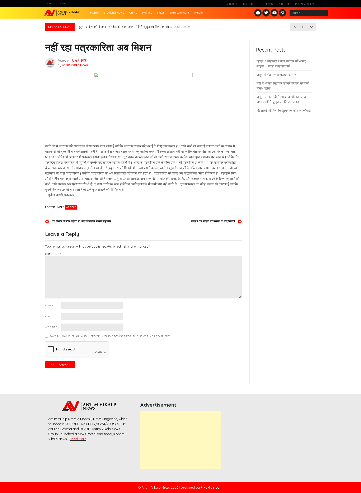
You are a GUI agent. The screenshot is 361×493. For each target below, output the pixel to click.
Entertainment (179, 12)
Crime (133, 12)
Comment (53, 253)
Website (51, 327)
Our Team (284, 3)
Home (94, 12)
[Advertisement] (180, 440)
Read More (78, 439)
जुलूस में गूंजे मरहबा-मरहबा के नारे (276, 75)
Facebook (258, 13)
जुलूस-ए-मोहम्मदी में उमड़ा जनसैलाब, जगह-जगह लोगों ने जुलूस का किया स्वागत (134, 27)
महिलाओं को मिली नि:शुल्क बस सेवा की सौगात (284, 110)
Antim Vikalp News (75, 65)
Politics (147, 12)
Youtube (274, 13)
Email (50, 316)
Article (198, 12)
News (161, 12)
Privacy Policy (304, 3)
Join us (268, 3)
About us (232, 3)
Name (50, 305)
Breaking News (114, 12)
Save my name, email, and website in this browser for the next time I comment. (110, 336)
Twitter (266, 13)
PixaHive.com (211, 487)
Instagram (283, 13)
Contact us (250, 3)
